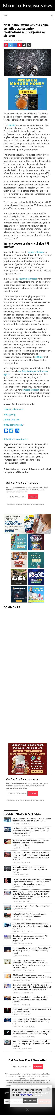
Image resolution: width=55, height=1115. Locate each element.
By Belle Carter (26, 1049)
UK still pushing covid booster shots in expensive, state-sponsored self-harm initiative (32, 976)
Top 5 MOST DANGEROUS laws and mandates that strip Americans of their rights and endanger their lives (31, 842)
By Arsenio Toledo (28, 887)
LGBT (41, 450)
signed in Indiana (36, 252)
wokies (23, 463)
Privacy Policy (26, 1095)
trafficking (19, 457)
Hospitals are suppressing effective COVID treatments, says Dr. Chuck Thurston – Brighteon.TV (30, 938)
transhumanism (11, 463)
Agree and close (30, 1100)
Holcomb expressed (28, 279)
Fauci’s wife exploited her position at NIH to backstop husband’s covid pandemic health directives (30, 999)
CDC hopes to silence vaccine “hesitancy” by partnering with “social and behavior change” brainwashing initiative (31, 830)
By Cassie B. (26, 875)
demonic (33, 447)
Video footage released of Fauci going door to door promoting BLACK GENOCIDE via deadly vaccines (31, 1021)
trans (27, 457)
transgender (36, 457)
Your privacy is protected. (14, 504)
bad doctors (24, 444)
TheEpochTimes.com (13, 409)
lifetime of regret (31, 390)
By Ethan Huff (26, 823)
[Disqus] (27, 643)
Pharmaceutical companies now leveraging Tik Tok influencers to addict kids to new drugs (31, 1032)
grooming (33, 450)
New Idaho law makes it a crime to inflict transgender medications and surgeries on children (30, 869)
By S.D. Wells (26, 848)
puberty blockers (28, 453)
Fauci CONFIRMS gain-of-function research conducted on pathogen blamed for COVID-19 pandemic (31, 1043)
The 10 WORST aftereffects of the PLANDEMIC (31, 906)
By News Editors (27, 931)
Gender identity (20, 450)
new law (11, 125)
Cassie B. (19, 41)
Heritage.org (9, 414)
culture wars (22, 447)
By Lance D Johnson (28, 970)
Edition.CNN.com (11, 420)
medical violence (11, 453)
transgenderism (32, 460)
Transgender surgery (14, 460)
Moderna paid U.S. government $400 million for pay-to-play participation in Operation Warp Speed (32, 950)
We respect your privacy (35, 1080)
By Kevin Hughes (27, 919)
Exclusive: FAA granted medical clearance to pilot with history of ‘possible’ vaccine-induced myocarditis (32, 926)
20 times (39, 357)
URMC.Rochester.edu (13, 425)
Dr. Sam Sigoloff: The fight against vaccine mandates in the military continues (29, 915)
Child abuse (36, 444)
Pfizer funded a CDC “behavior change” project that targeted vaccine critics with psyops (32, 819)
